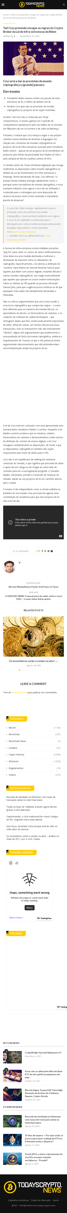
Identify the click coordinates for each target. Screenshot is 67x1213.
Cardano (35, 747)
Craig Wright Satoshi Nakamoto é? (43, 1052)
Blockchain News (35, 741)
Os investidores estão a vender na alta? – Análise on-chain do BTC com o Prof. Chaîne (33, 838)
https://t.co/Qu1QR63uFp (23, 231)
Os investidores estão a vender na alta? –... (33, 660)
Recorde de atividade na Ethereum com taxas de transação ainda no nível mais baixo (30, 799)
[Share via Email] (52, 551)
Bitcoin (35, 727)
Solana (35, 774)
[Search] (63, 4)
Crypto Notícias (35, 754)
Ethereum (35, 761)
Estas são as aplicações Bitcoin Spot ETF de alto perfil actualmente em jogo (43, 1074)
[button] (5, 643)
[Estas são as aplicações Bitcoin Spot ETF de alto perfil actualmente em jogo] (12, 1076)
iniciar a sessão (19, 692)
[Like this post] (39, 551)
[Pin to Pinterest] (48, 551)
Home (6, 14)
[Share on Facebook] (42, 551)
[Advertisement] (33, 386)
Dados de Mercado (40, 1200)
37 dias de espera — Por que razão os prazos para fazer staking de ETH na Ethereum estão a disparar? (44, 1138)
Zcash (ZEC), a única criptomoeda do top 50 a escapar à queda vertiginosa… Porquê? (44, 1157)
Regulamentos (35, 768)
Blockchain (35, 734)
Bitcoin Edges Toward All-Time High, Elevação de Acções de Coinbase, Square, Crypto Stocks (44, 1093)
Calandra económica (18, 1200)
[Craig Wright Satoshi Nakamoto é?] (12, 1057)
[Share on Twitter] (45, 551)
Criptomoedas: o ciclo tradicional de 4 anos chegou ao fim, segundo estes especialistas (32, 818)
